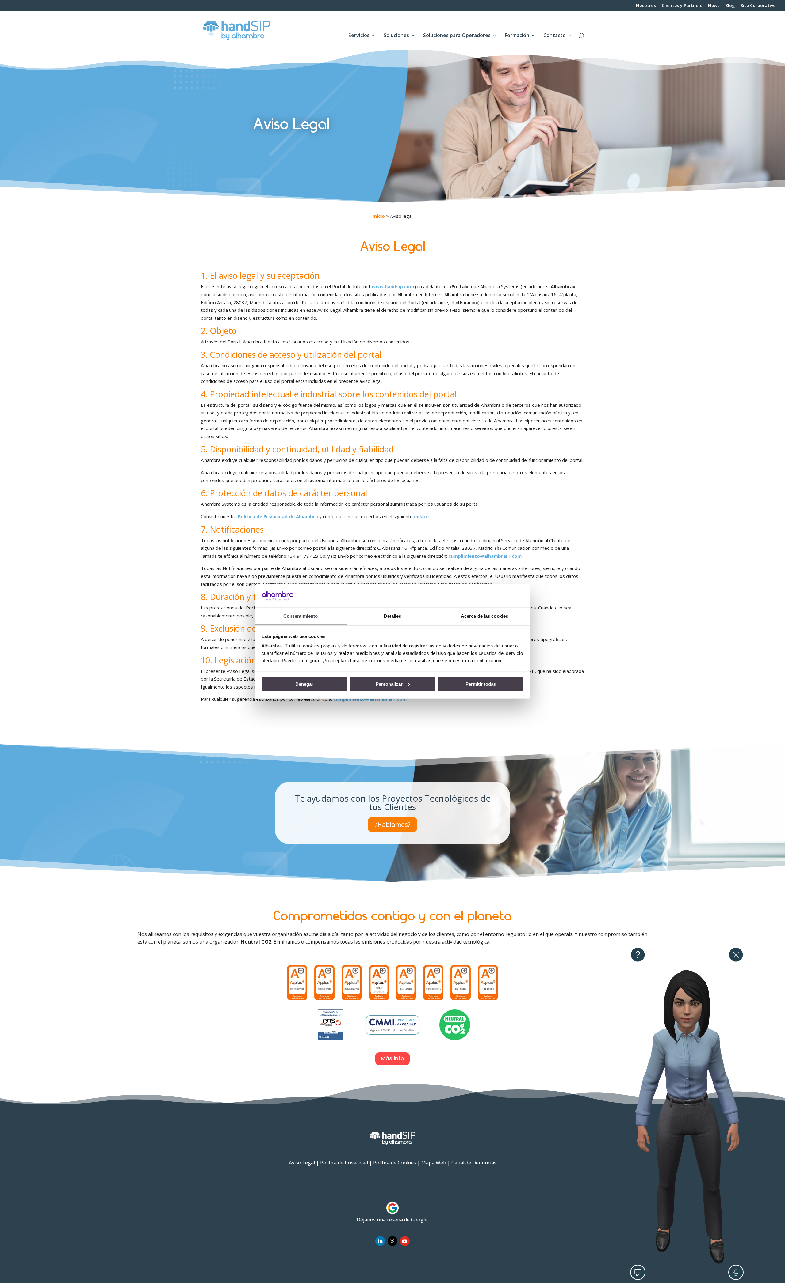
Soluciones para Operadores (457, 36)
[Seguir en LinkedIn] (380, 1241)
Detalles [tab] (392, 616)
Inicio (379, 216)
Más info (392, 1058)
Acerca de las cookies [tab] (484, 616)
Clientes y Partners (682, 5)
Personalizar (389, 683)
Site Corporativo (758, 5)
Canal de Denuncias (473, 1162)
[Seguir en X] (392, 1241)
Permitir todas (480, 683)
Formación (517, 36)
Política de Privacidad (344, 1162)
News (713, 5)
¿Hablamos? (392, 824)
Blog (730, 5)
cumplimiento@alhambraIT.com (485, 556)
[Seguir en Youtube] (405, 1241)
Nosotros (646, 5)
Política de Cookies (394, 1162)
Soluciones (396, 36)
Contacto (554, 36)
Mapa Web (433, 1162)
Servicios (359, 36)
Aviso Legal (302, 1162)
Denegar (304, 683)
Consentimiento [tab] (300, 616)
